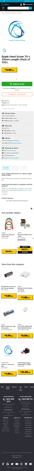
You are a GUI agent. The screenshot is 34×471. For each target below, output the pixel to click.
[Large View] (5, 51)
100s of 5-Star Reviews (10, 150)
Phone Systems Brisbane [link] (17, 426)
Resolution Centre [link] (6, 431)
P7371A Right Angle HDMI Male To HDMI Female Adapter (24, 364)
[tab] (6, 168)
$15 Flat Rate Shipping (15, 143)
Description (6, 168)
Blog (2, 387)
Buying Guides (8, 387)
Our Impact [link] (17, 431)
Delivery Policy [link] (28, 425)
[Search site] (30, 8)
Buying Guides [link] (17, 423)
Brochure (23, 168)
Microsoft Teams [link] (28, 433)
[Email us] (30, 464)
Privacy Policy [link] (28, 422)
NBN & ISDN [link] (28, 431)
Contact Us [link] (17, 432)
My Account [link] (5, 420)
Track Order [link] (5, 422)
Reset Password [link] (5, 429)
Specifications (15, 168)
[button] (8, 109)
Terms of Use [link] (28, 420)
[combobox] (18, 8)
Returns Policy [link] (28, 427)
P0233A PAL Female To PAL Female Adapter (8, 287)
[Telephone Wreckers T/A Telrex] (5, 4)
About (26, 387)
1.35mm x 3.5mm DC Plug (7, 365)
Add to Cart (18, 84)
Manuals (14, 387)
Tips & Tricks (20, 388)
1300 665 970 (12, 188)
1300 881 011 (27, 399)
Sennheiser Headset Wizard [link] (28, 435)
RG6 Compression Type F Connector (8, 327)
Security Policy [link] (28, 423)
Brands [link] (17, 429)
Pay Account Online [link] (5, 424)
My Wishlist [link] (5, 427)
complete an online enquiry (25, 188)
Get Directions (9, 410)
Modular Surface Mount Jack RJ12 (25, 289)
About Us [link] (17, 420)
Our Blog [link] (17, 422)
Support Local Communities (11, 158)
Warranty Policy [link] (28, 429)
